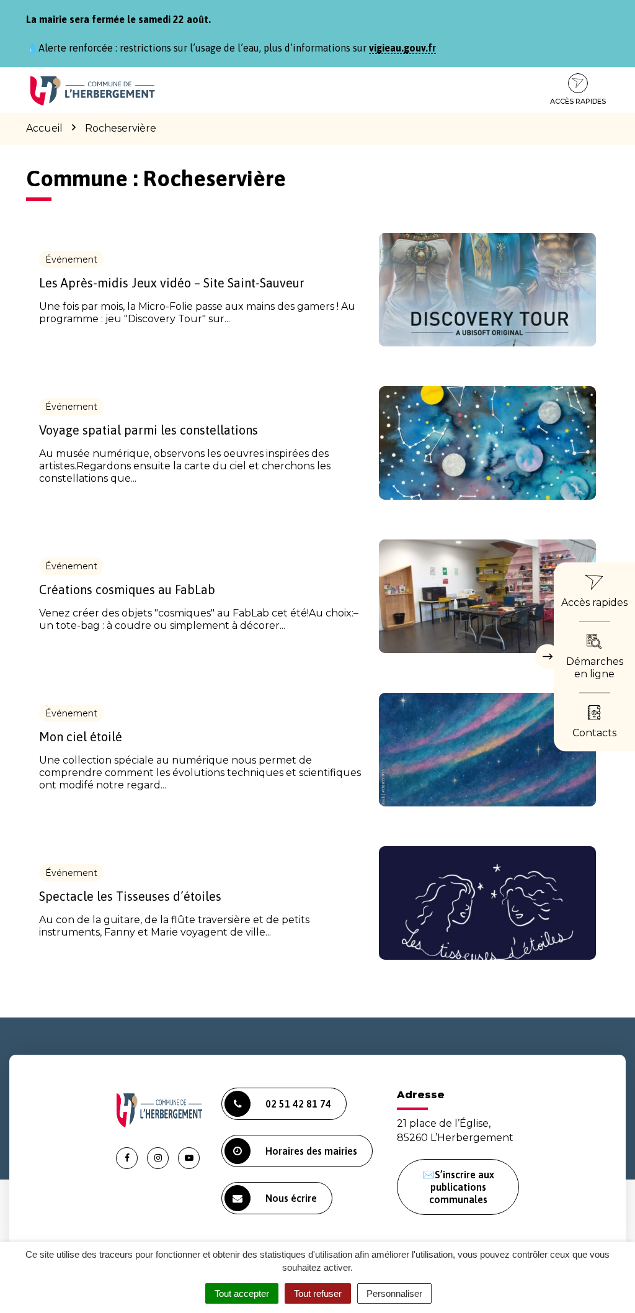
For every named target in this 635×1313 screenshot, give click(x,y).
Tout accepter (242, 1293)
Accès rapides (578, 101)
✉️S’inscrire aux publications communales (458, 1187)
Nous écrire (291, 1198)
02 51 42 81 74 (298, 1103)
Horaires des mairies (311, 1151)
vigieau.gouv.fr (402, 47)
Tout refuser (318, 1293)
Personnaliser (394, 1293)
